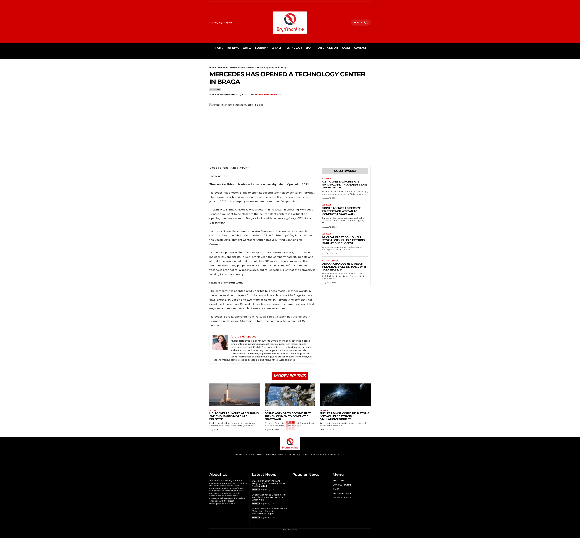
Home (212, 67)
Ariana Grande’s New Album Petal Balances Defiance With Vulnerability (344, 266)
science (326, 179)
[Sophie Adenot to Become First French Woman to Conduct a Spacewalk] (290, 394)
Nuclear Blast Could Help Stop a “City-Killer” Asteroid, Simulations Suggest (343, 240)
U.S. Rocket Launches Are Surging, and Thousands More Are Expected (344, 184)
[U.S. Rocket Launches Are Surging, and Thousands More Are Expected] (234, 394)
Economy (223, 67)
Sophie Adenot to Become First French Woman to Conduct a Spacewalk (341, 211)
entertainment (331, 261)
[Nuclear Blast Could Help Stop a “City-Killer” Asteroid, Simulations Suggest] (345, 394)
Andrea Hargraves (266, 94)
